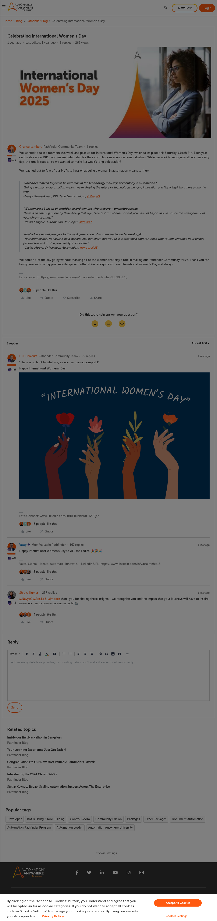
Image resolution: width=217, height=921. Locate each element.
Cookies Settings (176, 916)
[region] (108, 907)
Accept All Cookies (178, 902)
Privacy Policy (53, 916)
